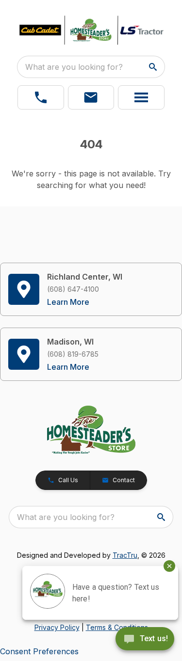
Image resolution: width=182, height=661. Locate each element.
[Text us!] (145, 639)
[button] (40, 97)
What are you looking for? (74, 67)
